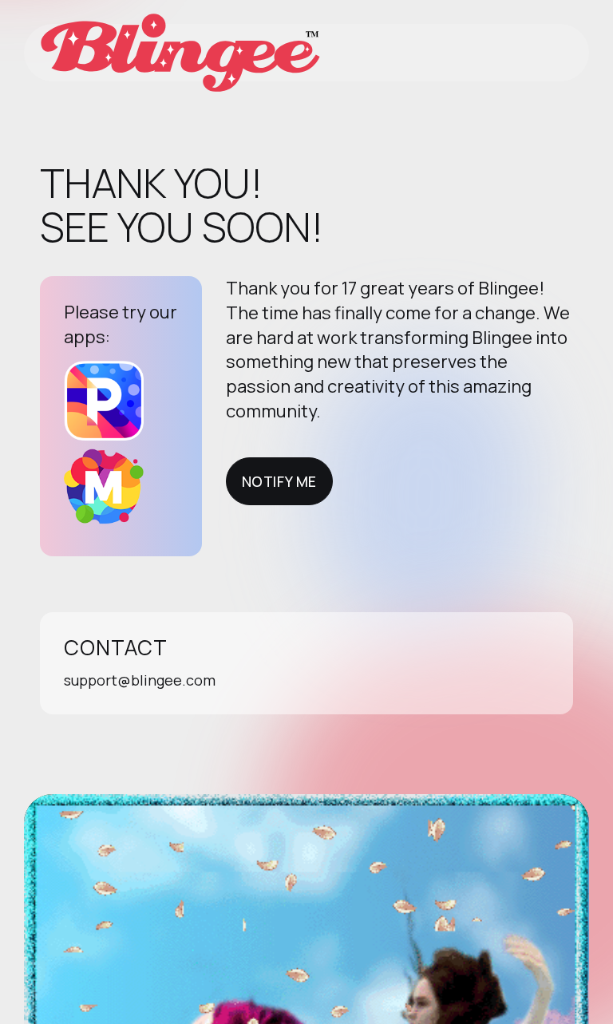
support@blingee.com (140, 680)
